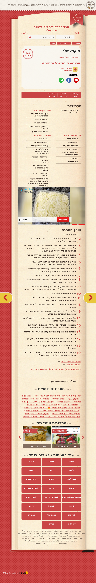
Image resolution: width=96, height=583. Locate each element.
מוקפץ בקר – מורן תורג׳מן (65, 398)
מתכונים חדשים (66, 5)
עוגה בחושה (47, 533)
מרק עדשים (65, 541)
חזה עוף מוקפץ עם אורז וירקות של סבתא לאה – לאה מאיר (51, 395)
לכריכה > (76, 43)
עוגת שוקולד (27, 531)
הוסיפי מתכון (36, 5)
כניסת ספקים (57, 531)
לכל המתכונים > (63, 43)
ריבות (71, 488)
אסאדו (37, 543)
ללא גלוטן (72, 524)
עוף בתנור (74, 541)
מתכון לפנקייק (80, 533)
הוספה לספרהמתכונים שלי (65, 69)
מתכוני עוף (51, 515)
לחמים (51, 479)
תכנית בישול (46, 543)
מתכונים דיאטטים (51, 497)
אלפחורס (41, 538)
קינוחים (51, 506)
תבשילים (31, 515)
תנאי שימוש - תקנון (60, 543)
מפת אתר (77, 531)
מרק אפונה (44, 536)
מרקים (51, 524)
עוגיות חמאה (66, 538)
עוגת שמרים (37, 533)
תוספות (71, 506)
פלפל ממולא (55, 541)
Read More (63, 219)
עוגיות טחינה (77, 538)
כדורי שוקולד (38, 531)
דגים (51, 470)
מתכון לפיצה (68, 533)
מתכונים (48, 531)
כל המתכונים (80, 5)
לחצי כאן (45, 63)
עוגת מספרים (53, 536)
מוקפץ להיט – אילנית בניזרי (66, 413)
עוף (75, 96)
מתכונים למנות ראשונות (71, 497)
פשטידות (71, 515)
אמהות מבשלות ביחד (71, 361)
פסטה (51, 488)
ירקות (31, 470)
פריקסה (35, 536)
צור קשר (54, 5)
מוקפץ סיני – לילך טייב (37, 413)
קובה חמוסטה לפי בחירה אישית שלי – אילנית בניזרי (52, 410)
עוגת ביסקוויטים (25, 533)
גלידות (71, 470)
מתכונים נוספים (74, 364)
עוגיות (51, 461)
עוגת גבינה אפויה (42, 541)
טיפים (46, 5)
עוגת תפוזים (58, 533)
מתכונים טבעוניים (31, 488)
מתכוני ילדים (31, 497)
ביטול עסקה (68, 531)
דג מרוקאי (25, 538)
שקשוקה (63, 536)
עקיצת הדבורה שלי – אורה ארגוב (43, 404)
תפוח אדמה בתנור (74, 536)
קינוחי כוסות (31, 479)
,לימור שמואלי (65, 57)
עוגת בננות (27, 536)
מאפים (31, 461)
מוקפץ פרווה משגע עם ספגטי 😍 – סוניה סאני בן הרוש (52, 407)
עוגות (71, 461)
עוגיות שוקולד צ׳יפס (53, 538)
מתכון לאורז (71, 479)
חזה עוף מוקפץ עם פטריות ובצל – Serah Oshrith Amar (51, 416)
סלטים (31, 506)
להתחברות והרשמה (18, 5)
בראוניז (33, 538)
